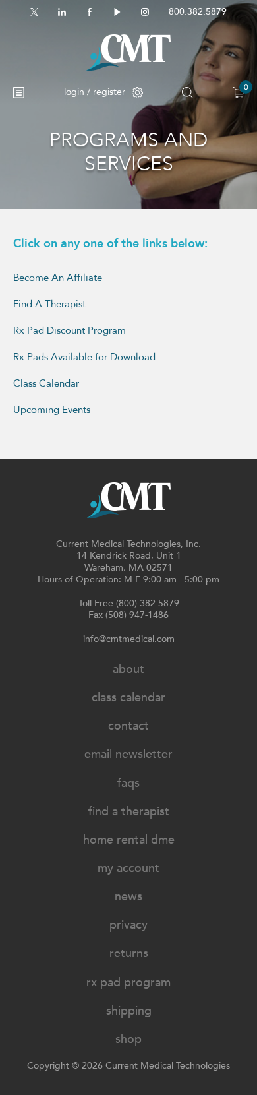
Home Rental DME (129, 840)
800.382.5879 (198, 11)
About (128, 669)
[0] (238, 92)
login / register (94, 92)
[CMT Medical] (128, 52)
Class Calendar (46, 383)
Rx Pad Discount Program (69, 330)
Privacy (128, 925)
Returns (128, 953)
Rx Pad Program (128, 982)
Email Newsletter (128, 754)
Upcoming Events (51, 409)
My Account (128, 868)
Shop (128, 1039)
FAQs (128, 783)
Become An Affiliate (57, 277)
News (128, 897)
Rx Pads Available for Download (84, 356)
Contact (128, 726)
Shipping (129, 1011)
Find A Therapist (50, 304)
